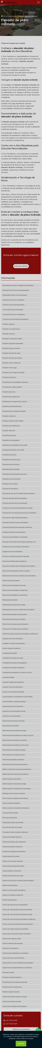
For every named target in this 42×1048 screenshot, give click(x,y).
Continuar (21, 1043)
